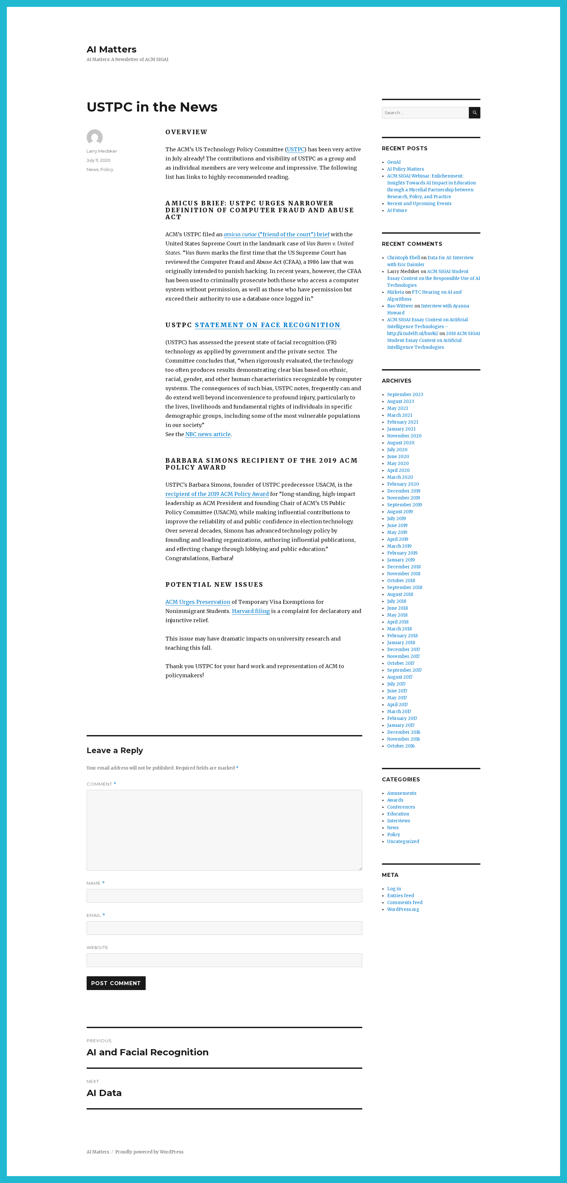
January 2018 (401, 642)
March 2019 (399, 546)
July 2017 (396, 684)
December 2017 (403, 649)
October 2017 (400, 663)
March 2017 (399, 711)
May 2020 (398, 463)
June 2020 (398, 456)
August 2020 (400, 443)
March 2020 (400, 477)
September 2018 (404, 587)
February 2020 (403, 484)
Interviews (398, 821)
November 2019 (403, 498)
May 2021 (397, 408)
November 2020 (404, 436)
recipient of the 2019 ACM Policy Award (217, 494)
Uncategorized (403, 841)
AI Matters (111, 49)
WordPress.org (403, 909)
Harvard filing (251, 611)
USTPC (295, 149)
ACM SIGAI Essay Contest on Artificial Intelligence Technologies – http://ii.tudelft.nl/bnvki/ (427, 326)
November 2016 (403, 739)
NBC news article (208, 434)
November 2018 (403, 574)
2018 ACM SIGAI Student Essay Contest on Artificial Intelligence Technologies (433, 340)
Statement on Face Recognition (268, 325)
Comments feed (405, 902)
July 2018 (396, 601)
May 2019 (397, 532)
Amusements (401, 793)
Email (96, 915)
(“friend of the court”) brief (276, 234)
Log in (394, 889)
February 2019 (402, 553)
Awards (395, 800)
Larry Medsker (102, 151)
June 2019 (397, 525)
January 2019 (401, 560)
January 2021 (401, 429)
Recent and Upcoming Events (419, 203)
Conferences (401, 807)
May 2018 (397, 615)
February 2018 (402, 636)
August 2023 (400, 401)
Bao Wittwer (400, 306)
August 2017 (399, 677)
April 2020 (398, 470)
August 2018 (400, 594)
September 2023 (405, 394)
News (92, 169)
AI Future (397, 210)
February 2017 (402, 718)
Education (398, 814)
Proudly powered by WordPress (149, 1152)
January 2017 (400, 725)
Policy (106, 169)
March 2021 (399, 415)
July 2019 (396, 518)
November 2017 (403, 656)
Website (97, 947)
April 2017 (397, 705)
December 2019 (403, 491)
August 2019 (400, 512)
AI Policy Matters (405, 169)
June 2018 (397, 608)
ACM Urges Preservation (197, 602)
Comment (101, 784)
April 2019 (397, 539)
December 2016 (403, 732)
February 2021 (402, 422)
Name (96, 883)
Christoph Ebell (403, 258)
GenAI (394, 162)
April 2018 (398, 622)
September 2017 (404, 670)
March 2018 (399, 629)
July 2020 (397, 450)
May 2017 (397, 698)
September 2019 (404, 505)
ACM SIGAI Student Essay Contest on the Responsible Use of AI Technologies (433, 278)
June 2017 (397, 691)
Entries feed (400, 895)
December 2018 (404, 567)
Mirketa (395, 292)
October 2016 (401, 746)
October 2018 (401, 580)
